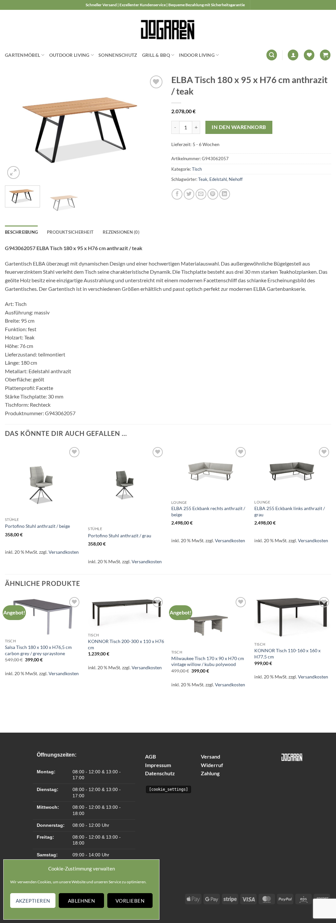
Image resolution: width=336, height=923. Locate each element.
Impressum (158, 765)
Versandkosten (64, 552)
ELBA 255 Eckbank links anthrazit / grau (289, 511)
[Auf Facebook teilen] (177, 194)
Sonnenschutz (117, 55)
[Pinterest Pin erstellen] (212, 194)
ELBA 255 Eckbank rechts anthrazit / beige (208, 511)
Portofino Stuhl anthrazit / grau (119, 535)
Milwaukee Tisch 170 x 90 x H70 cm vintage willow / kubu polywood (207, 661)
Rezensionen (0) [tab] (121, 232)
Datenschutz (160, 773)
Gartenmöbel (22, 55)
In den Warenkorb (239, 127)
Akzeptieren (33, 901)
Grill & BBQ (156, 55)
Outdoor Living (69, 55)
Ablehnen (81, 901)
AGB (150, 756)
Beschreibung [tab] (21, 232)
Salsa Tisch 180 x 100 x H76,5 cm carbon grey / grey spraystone (38, 650)
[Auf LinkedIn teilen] (224, 194)
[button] (271, 55)
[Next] (153, 127)
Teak (202, 179)
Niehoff (235, 179)
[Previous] (16, 127)
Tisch (197, 169)
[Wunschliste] (309, 55)
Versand (210, 756)
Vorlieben (130, 901)
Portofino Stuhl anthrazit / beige (37, 526)
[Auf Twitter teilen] (189, 194)
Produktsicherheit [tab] (70, 232)
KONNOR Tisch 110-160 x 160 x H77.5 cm (287, 653)
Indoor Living (197, 55)
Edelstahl (218, 179)
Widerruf (212, 765)
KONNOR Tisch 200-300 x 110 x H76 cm (126, 644)
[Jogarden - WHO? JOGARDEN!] (168, 28)
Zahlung (210, 773)
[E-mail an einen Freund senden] (201, 194)
